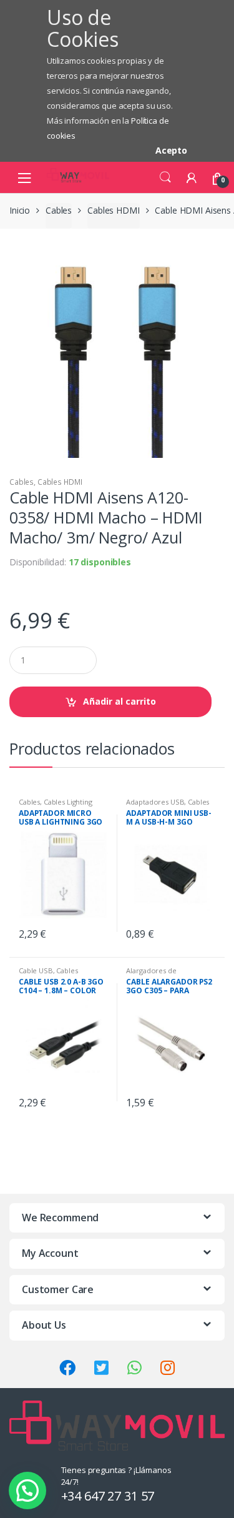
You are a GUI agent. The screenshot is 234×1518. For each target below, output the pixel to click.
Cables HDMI (113, 210)
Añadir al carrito (119, 701)
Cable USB (36, 970)
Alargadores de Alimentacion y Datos (161, 974)
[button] (27, 1490)
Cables (59, 210)
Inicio (19, 210)
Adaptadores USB (155, 801)
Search (165, 177)
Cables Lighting (68, 801)
